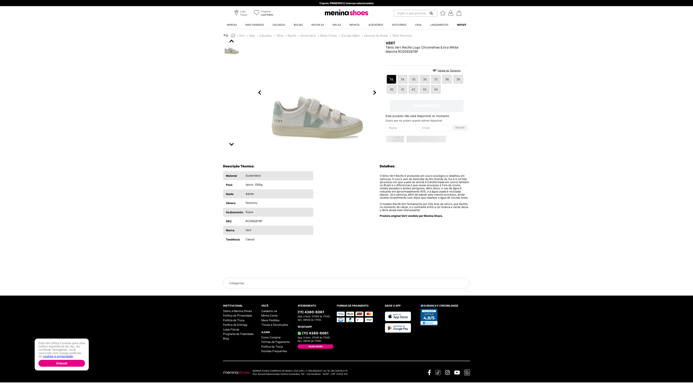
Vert (242, 35)
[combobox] (415, 13)
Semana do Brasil (376, 35)
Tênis (279, 35)
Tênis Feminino (402, 35)
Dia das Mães (350, 35)
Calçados (265, 35)
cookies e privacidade (58, 356)
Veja (252, 35)
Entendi (61, 363)
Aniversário (308, 35)
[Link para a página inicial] (233, 36)
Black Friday (328, 35)
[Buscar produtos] (432, 13)
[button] (241, 13)
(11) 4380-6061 (311, 312)
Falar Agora (315, 346)
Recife (292, 35)
